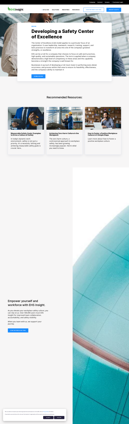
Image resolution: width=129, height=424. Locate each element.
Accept (48, 417)
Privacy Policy (46, 411)
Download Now (38, 76)
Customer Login (118, 2)
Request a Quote (114, 9)
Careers (107, 2)
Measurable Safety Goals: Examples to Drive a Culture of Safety (26, 134)
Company (92, 2)
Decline (59, 417)
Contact (100, 2)
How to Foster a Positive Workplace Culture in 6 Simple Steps (102, 134)
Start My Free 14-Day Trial (94, 9)
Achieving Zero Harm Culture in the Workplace (64, 134)
